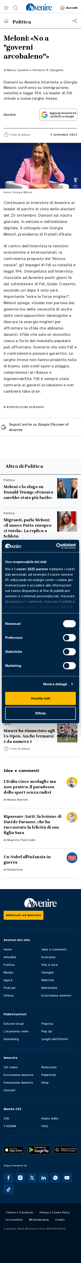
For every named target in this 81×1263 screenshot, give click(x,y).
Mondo (8, 972)
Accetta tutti (40, 698)
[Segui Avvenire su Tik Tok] (9, 1189)
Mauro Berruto (17, 800)
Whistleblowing (39, 1219)
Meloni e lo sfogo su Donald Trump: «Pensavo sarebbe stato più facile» (29, 492)
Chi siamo (11, 1067)
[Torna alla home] (6, 20)
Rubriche (47, 980)
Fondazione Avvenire (18, 1083)
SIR (6, 1118)
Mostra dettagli (55, 684)
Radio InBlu (49, 1118)
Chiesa (9, 995)
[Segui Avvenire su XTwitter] (32, 1178)
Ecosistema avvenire (56, 995)
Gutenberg (11, 1039)
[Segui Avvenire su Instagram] (20, 1178)
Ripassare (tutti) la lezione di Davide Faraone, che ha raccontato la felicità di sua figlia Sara (33, 824)
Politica (9, 965)
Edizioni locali (14, 1024)
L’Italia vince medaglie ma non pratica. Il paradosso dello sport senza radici (30, 787)
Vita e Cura (49, 965)
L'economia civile (16, 1031)
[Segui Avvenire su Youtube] (67, 1178)
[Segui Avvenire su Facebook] (9, 1178)
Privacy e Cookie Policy (55, 1212)
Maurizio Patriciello (21, 840)
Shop (45, 1083)
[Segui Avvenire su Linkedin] (44, 1178)
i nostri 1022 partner (31, 569)
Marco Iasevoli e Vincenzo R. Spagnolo (35, 70)
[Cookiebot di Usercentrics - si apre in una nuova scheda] (57, 546)
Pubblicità (48, 1075)
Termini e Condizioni (19, 1212)
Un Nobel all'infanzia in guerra (27, 859)
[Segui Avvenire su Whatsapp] (55, 1178)
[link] (39, 7)
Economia (48, 957)
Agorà (8, 980)
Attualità (10, 957)
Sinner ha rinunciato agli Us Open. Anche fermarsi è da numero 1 (29, 736)
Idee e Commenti (53, 949)
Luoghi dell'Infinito (54, 1039)
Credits (60, 1219)
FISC (45, 1126)
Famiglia (47, 972)
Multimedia (49, 988)
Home (8, 949)
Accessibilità (14, 1219)
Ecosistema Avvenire (18, 1075)
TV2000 (10, 1126)
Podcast (10, 988)
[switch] (69, 637)
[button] (6, 8)
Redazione (14, 869)
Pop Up (46, 1031)
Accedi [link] (71, 8)
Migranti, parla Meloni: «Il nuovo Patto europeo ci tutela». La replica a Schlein (28, 528)
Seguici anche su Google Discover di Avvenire (38, 427)
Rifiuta (40, 713)
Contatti (9, 1090)
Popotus (47, 1024)
